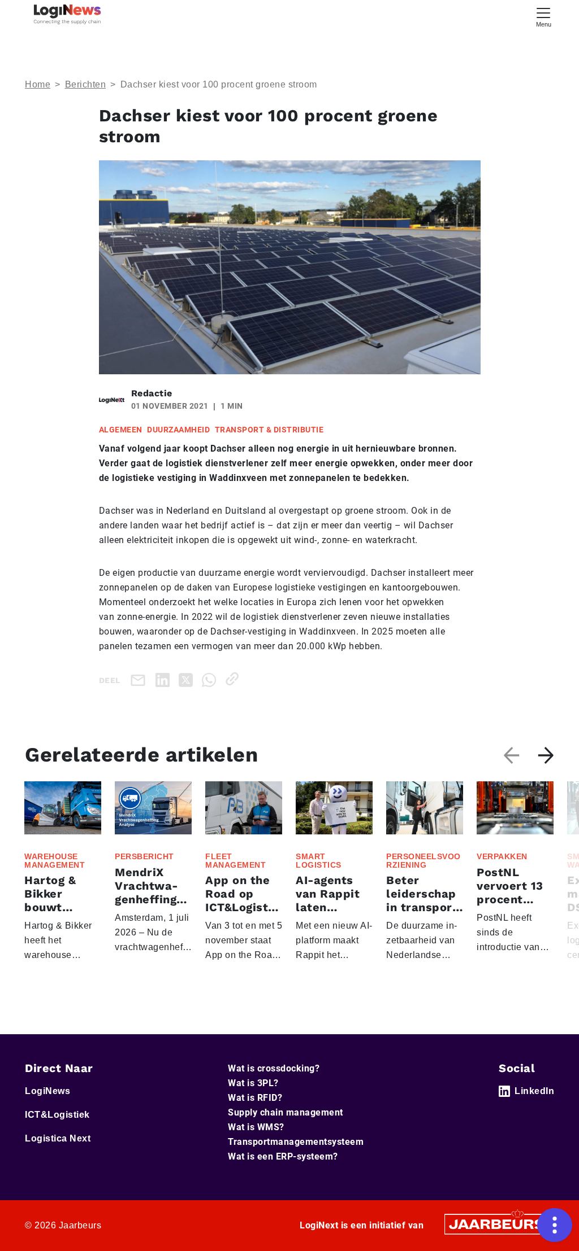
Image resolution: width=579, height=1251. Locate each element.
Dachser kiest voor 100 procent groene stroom (218, 84)
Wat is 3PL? (253, 1083)
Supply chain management (285, 1112)
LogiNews (47, 1091)
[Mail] (140, 680)
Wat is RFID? (255, 1097)
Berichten (85, 84)
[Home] (67, 14)
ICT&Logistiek (57, 1114)
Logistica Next (57, 1138)
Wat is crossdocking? (273, 1068)
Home (37, 84)
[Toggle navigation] (543, 16)
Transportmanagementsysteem (296, 1141)
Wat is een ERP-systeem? (283, 1156)
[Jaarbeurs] (497, 1223)
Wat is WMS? (256, 1127)
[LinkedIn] (164, 679)
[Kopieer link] (234, 679)
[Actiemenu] (554, 1225)
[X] (188, 679)
